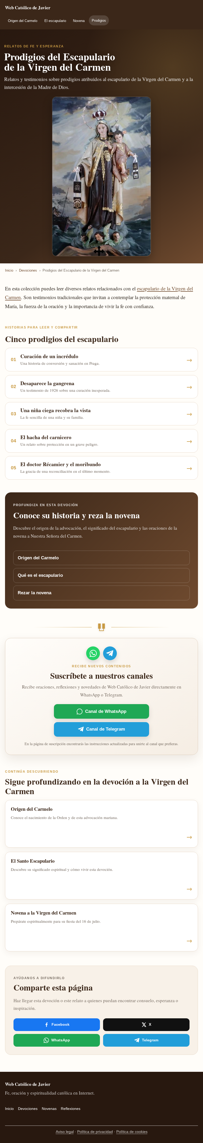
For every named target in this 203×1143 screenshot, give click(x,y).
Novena (79, 21)
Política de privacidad (95, 1132)
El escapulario (55, 21)
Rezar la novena (34, 592)
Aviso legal (65, 1132)
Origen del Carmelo (22, 21)
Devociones (28, 270)
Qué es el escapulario (40, 575)
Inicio (9, 270)
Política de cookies (131, 1132)
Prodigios (99, 20)
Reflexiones (70, 1108)
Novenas (49, 1108)
